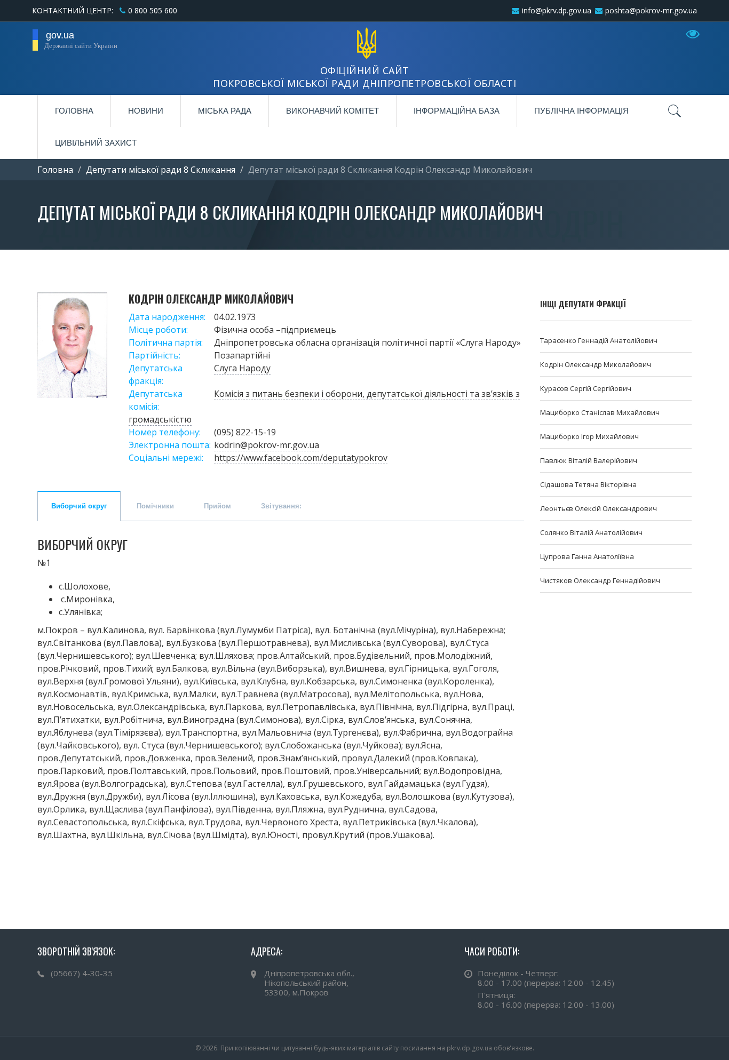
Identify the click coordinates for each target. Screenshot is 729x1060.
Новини (145, 110)
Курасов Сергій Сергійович (585, 388)
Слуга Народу (242, 368)
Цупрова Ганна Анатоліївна (587, 556)
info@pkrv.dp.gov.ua (556, 10)
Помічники (155, 506)
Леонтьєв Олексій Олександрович (598, 508)
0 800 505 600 (152, 10)
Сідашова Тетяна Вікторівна (588, 484)
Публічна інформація (581, 110)
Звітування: (281, 506)
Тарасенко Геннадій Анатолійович (598, 340)
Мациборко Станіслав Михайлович (600, 412)
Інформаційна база (457, 110)
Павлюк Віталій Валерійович (588, 460)
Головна (74, 110)
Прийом (217, 506)
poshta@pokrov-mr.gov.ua (651, 10)
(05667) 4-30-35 (82, 973)
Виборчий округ (79, 506)
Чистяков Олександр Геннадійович (600, 580)
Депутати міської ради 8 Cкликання (160, 170)
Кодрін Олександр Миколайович (595, 364)
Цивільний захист (96, 142)
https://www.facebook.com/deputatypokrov (300, 458)
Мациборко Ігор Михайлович (589, 436)
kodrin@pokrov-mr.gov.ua (266, 445)
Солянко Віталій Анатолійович (591, 532)
